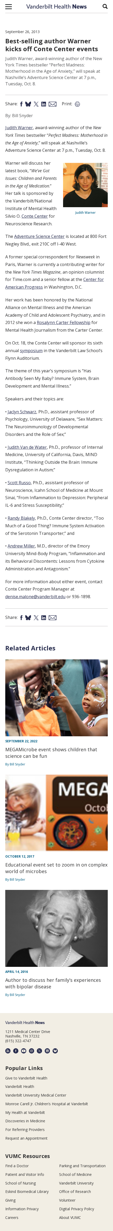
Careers (11, 1217)
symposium (31, 350)
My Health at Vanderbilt (25, 1112)
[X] (39, 1050)
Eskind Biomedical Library (27, 1191)
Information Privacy (22, 1208)
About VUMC (70, 1217)
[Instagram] (31, 1050)
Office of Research (75, 1191)
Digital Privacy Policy (76, 1208)
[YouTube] (23, 1050)
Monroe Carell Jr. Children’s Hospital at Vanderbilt (46, 1103)
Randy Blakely (21, 518)
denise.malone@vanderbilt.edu (35, 596)
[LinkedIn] (47, 1050)
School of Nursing (20, 1183)
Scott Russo (19, 483)
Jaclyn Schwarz (22, 412)
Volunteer (67, 1200)
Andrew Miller (21, 546)
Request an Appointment (26, 1138)
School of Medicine (75, 1174)
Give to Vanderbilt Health (26, 1078)
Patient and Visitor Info (24, 1174)
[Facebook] (15, 1050)
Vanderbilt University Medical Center (35, 1095)
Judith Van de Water (27, 447)
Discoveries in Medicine (25, 1120)
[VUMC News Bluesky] (55, 1050)
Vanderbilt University (76, 1183)
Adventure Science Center (39, 236)
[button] (8, 6)
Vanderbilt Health (19, 1086)
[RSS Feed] (8, 1050)
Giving (10, 1200)
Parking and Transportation (82, 1165)
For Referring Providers (25, 1129)
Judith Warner (19, 128)
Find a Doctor (17, 1165)
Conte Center (35, 216)
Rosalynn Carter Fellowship (63, 322)
